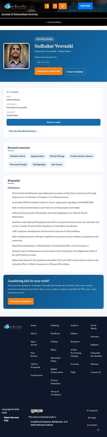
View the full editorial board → (24, 131)
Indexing (55, 325)
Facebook (93, 410)
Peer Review (34, 354)
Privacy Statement (55, 382)
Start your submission (20, 301)
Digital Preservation (57, 370)
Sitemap (94, 364)
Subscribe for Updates (96, 354)
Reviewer (75, 341)
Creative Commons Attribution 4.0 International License (49, 423)
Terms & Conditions (56, 393)
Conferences (37, 375)
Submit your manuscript (48, 71)
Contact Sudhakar (75, 71)
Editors (74, 333)
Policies (54, 341)
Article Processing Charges (76, 352)
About (34, 333)
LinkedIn (93, 425)
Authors (74, 325)
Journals (75, 364)
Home (33, 325)
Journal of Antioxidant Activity (74, 57)
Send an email (53, 122)
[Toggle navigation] (63, 6)
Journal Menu (53, 22)
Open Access (34, 343)
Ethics (53, 349)
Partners (95, 336)
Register (85, 5)
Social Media (94, 327)
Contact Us (96, 372)
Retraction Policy (56, 359)
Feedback (55, 333)
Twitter (93, 418)
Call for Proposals (35, 365)
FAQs (73, 372)
